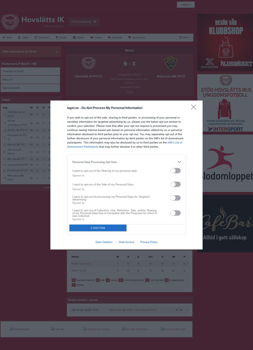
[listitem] (126, 162)
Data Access (126, 242)
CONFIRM (98, 228)
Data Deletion (104, 242)
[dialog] (126, 175)
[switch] (175, 170)
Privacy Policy (149, 242)
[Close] (195, 108)
